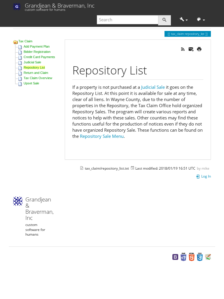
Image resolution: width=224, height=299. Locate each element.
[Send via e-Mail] (191, 48)
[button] (183, 19)
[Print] (199, 48)
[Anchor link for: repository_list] (152, 69)
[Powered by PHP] (183, 256)
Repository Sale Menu (102, 136)
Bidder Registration (37, 51)
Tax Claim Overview (38, 78)
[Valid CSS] (200, 256)
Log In (205, 176)
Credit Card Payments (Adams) (46, 57)
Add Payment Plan (37, 46)
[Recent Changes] (183, 48)
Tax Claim (25, 41)
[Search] (164, 20)
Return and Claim (36, 72)
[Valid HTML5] (192, 256)
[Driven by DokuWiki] (208, 256)
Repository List (34, 67)
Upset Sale (31, 83)
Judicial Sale (32, 62)
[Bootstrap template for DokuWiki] (175, 256)
